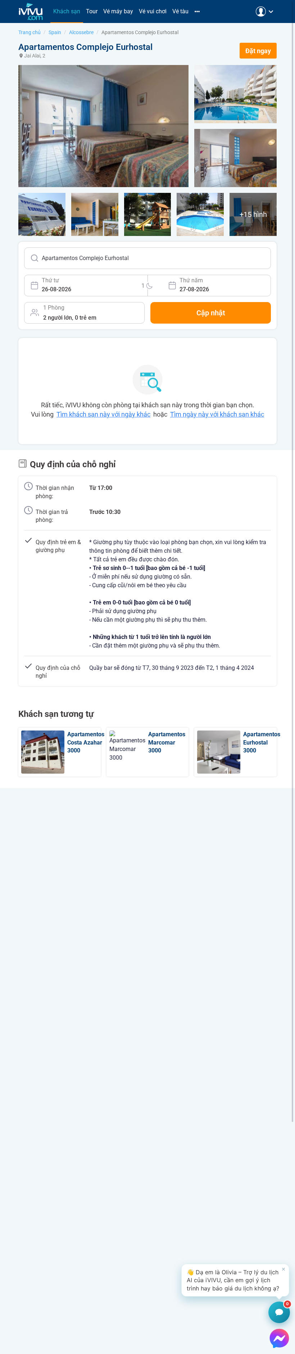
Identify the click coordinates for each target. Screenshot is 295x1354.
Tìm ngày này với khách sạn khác (217, 414)
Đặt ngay (258, 51)
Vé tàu (180, 11)
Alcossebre (81, 32)
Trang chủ (29, 32)
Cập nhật (210, 313)
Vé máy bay (118, 11)
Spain (55, 32)
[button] (235, 1280)
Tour (91, 11)
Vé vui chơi (153, 11)
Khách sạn (66, 11)
